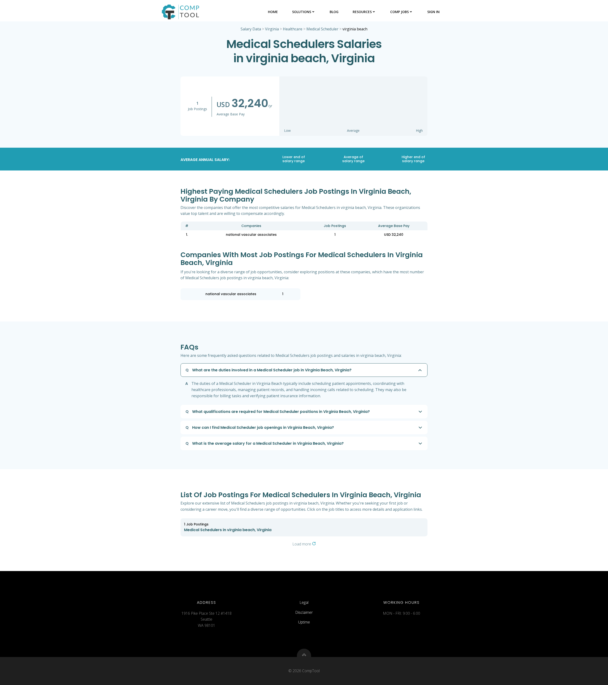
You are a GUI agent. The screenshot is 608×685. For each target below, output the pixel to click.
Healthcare (292, 29)
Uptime (304, 622)
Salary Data (251, 29)
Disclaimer (304, 612)
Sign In (433, 11)
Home (273, 11)
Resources (362, 11)
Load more (302, 544)
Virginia (272, 29)
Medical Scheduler (322, 29)
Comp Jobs (399, 11)
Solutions (301, 11)
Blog (334, 11)
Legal (304, 602)
